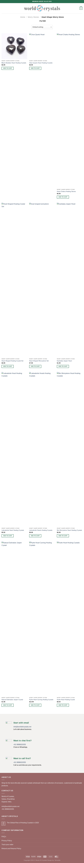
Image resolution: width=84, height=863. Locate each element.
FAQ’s (4, 836)
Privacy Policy (7, 840)
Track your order (7, 844)
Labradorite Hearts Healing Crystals (40, 530)
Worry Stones (33, 17)
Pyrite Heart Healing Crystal (66, 699)
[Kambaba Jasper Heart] (69, 280)
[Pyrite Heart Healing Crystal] (69, 618)
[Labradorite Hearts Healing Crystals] (42, 449)
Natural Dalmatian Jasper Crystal (12, 699)
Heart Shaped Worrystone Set (39, 361)
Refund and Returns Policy (11, 848)
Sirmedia (57, 860)
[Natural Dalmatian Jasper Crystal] (14, 618)
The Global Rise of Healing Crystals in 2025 (23, 823)
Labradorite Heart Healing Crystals (13, 530)
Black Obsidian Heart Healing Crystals (14, 63)
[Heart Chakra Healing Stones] (69, 110)
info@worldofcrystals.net (22, 727)
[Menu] (3, 8)
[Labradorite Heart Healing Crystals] (14, 449)
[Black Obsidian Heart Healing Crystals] (14, 46)
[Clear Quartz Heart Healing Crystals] (42, 46)
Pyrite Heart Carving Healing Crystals (41, 699)
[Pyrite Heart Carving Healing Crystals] (42, 618)
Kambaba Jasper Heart (64, 361)
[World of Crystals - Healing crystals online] (42, 8)
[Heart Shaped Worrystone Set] (42, 280)
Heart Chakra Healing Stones (66, 191)
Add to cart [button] (7, 68)
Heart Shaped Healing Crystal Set (12, 361)
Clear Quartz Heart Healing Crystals (40, 63)
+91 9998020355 (19, 744)
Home (22, 17)
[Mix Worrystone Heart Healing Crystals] (69, 449)
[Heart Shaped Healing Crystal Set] (14, 280)
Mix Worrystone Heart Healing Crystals (69, 530)
